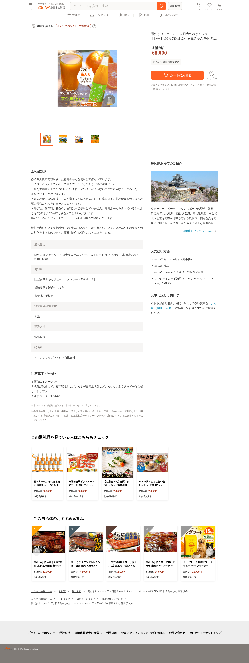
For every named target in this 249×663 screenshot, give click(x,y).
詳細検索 (175, 6)
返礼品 (76, 15)
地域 (126, 15)
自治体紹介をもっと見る (197, 230)
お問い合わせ (177, 632)
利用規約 (111, 632)
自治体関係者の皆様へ (88, 632)
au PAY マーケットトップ (205, 632)
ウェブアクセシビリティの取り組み (143, 632)
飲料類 (62, 591)
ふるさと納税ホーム (41, 591)
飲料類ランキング (86, 599)
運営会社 (64, 632)
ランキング (102, 15)
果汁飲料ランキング (112, 599)
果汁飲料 (76, 591)
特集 (146, 15)
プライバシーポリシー (41, 632)
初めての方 (171, 15)
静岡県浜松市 (45, 26)
